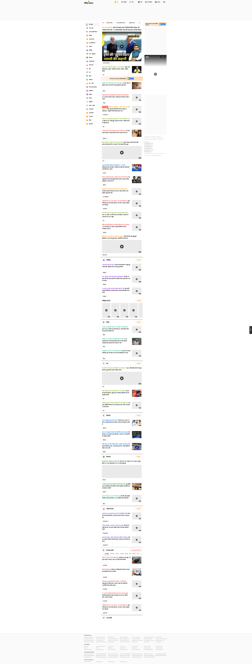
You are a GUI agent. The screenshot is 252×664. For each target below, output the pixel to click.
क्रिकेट (104, 428)
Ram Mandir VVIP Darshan (89, 638)
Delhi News (86, 646)
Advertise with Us (147, 136)
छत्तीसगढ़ (122, 553)
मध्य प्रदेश (112, 553)
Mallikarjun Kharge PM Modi (101, 641)
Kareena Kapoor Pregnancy (113, 640)
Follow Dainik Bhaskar (88, 649)
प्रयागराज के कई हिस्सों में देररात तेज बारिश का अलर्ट (101, 653)
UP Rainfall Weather (99, 640)
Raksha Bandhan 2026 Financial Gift (113, 638)
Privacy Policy (160, 139)
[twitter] (137, 63)
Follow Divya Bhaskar (100, 649)
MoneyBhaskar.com (148, 150)
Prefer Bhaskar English (136, 649)
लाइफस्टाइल (105, 521)
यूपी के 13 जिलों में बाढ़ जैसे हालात (89, 653)
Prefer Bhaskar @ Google (148, 649)
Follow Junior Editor (159, 649)
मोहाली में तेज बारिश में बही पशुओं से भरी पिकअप (89, 655)
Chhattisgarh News (159, 647)
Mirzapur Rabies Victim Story (137, 640)
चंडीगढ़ (104, 184)
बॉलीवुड (104, 272)
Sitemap (158, 136)
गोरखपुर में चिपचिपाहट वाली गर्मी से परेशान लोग (161, 653)
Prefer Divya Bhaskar (124, 649)
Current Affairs (146, 641)
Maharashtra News (147, 646)
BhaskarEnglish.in (148, 146)
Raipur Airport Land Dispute (89, 641)
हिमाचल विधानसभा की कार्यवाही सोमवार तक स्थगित (161, 655)
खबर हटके (105, 255)
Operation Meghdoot (123, 637)
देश (103, 74)
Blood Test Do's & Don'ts (100, 638)
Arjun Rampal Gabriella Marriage (149, 637)
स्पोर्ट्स (104, 173)
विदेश (104, 91)
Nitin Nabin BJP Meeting (124, 640)
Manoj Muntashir (111, 641)
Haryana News (110, 646)
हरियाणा (134, 553)
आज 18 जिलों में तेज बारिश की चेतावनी (149, 657)
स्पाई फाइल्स (105, 114)
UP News (97, 647)
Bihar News (110, 647)
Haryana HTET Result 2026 (125, 641)
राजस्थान (117, 553)
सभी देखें (138, 300)
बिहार (130, 553)
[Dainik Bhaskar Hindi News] (88, 3)
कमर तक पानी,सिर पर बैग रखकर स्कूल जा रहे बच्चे (113, 655)
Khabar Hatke (134, 641)
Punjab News (122, 646)
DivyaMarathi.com (148, 148)
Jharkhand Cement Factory (89, 640)
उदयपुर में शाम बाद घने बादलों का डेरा (137, 653)
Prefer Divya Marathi (112, 649)
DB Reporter (154, 136)
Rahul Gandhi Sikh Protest (89, 637)
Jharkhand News (135, 646)
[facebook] (134, 63)
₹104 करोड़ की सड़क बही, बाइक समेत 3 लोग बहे (125, 653)
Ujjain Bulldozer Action (160, 640)
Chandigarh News (159, 646)
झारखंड (126, 553)
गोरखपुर (104, 232)
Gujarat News (134, 647)
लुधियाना (104, 138)
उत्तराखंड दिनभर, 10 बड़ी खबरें (148, 653)
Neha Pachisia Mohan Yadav (149, 640)
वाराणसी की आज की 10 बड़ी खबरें (113, 653)
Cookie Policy (154, 139)
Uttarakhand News (147, 647)
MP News (86, 647)
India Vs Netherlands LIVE (124, 638)
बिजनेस (104, 479)
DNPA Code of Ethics (157, 155)
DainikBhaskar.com (148, 143)
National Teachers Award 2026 (161, 638)
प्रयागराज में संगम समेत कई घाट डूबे (113, 657)
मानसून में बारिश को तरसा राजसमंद (125, 657)
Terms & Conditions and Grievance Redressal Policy (153, 137)
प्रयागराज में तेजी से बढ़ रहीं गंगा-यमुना (149, 655)
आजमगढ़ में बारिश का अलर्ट (88, 657)
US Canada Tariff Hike (136, 638)
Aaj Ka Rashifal (158, 641)
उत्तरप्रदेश (105, 208)
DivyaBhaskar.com (148, 144)
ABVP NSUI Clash (111, 637)
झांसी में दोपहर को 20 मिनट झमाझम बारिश (125, 655)
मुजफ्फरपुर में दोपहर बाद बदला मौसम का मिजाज (101, 655)
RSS (150, 139)
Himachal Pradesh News (100, 646)
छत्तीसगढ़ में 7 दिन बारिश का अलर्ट (137, 657)
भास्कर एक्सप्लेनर (106, 63)
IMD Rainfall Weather (148, 638)
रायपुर (104, 102)
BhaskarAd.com (147, 151)
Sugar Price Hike (159, 637)
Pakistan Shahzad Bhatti (100, 637)
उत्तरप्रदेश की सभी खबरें (136, 550)
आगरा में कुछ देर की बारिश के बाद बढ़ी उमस (137, 655)
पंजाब (138, 553)
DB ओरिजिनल (106, 196)
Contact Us (146, 139)
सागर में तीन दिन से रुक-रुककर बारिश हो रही (101, 657)
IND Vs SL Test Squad (136, 637)
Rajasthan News (123, 647)
